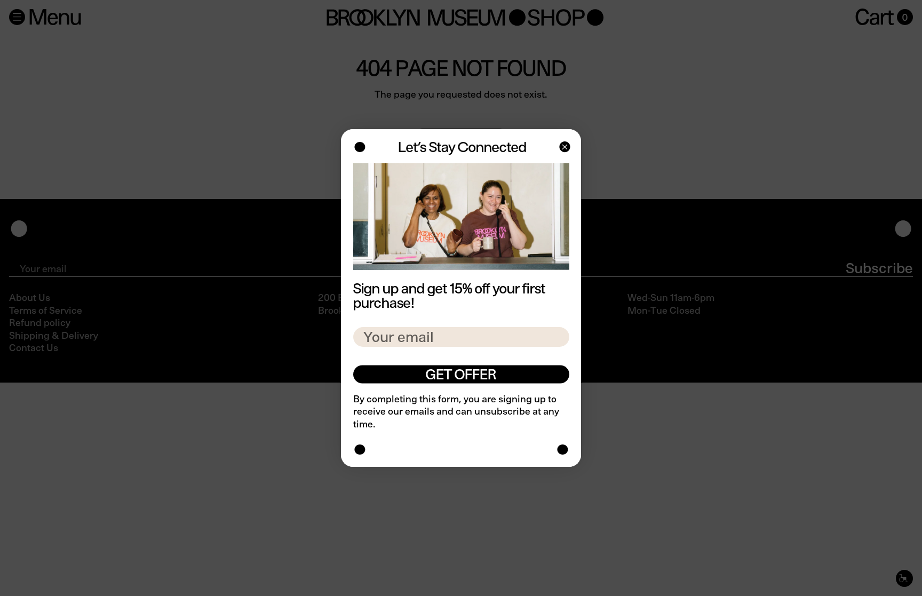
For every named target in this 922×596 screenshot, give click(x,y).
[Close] (564, 148)
